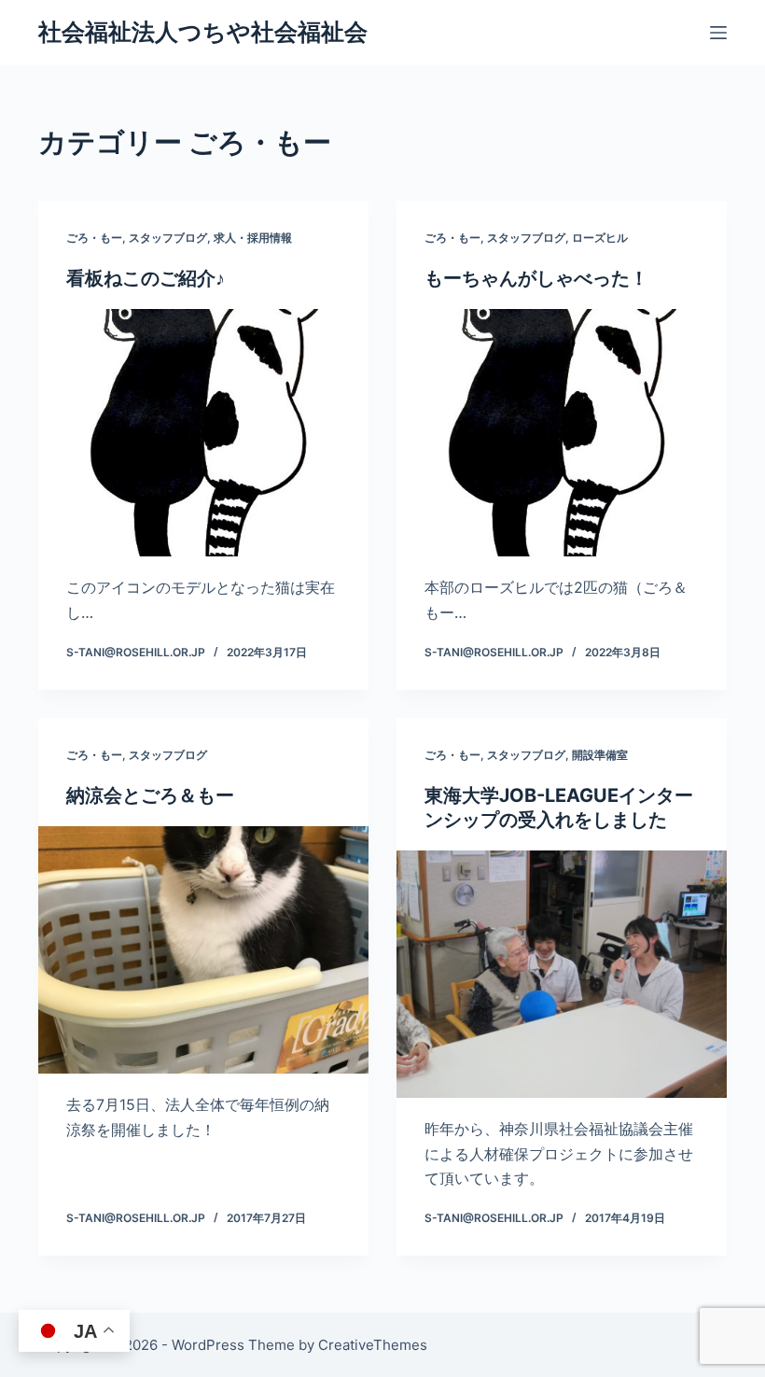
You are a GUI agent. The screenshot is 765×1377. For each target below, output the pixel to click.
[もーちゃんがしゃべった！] (561, 433)
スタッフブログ (168, 238)
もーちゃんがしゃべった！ (536, 278)
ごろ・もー (94, 238)
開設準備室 (600, 755)
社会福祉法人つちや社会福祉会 (203, 32)
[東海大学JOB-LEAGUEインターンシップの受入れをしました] (561, 974)
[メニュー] (718, 32)
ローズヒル (600, 238)
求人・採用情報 (253, 238)
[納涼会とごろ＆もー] (203, 950)
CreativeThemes (372, 1345)
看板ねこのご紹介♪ (145, 278)
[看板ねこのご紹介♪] (203, 433)
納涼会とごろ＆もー (150, 795)
